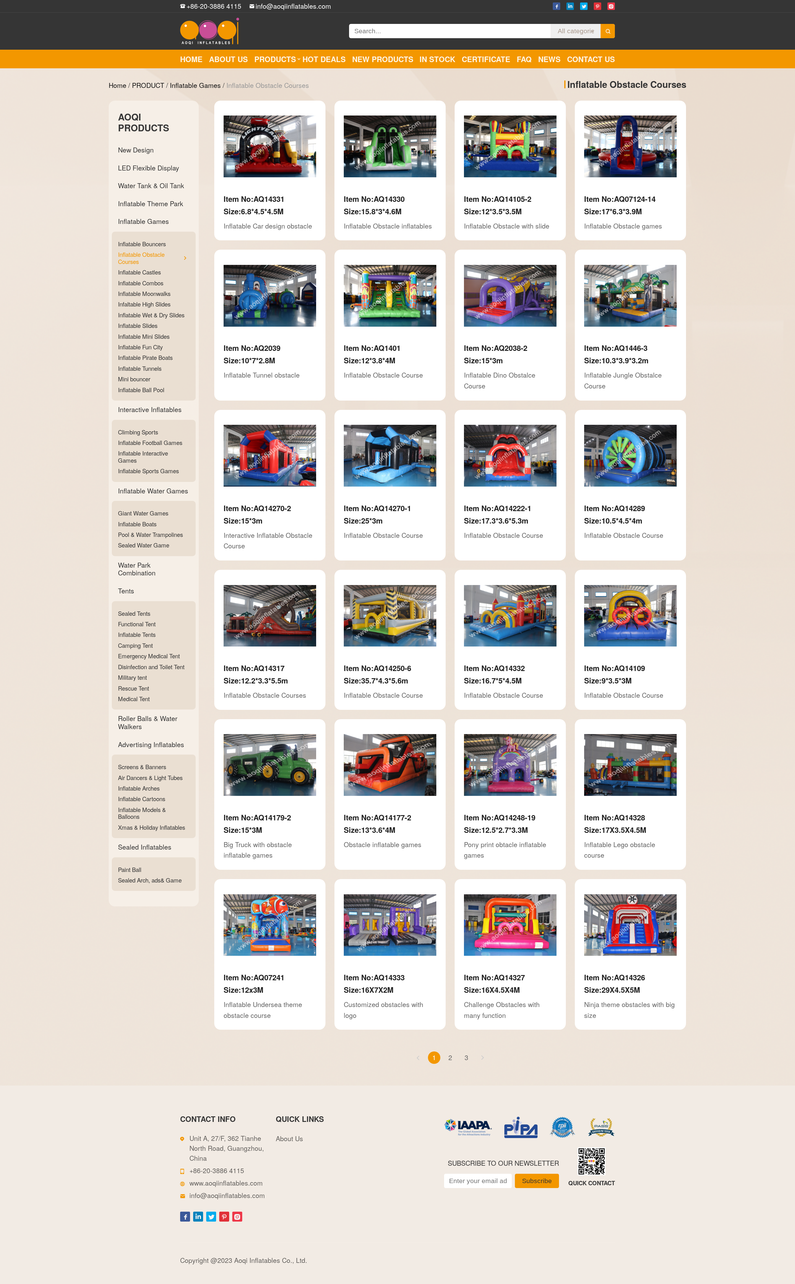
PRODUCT (148, 85)
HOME (191, 59)
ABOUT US (228, 59)
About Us (289, 1138)
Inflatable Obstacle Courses (267, 85)
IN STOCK (437, 59)
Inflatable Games (195, 85)
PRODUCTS (275, 59)
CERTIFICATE (486, 59)
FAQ (524, 59)
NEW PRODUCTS (382, 59)
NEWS (549, 59)
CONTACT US (591, 59)
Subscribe (537, 1181)
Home (117, 85)
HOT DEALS (324, 59)
